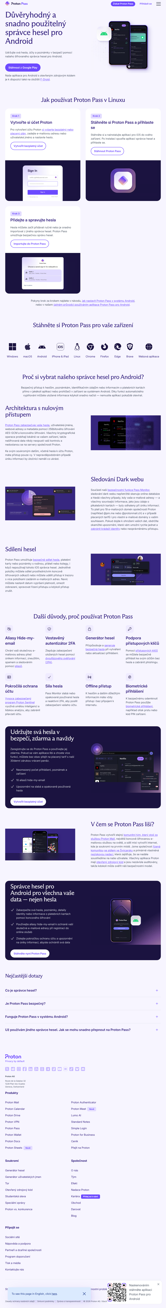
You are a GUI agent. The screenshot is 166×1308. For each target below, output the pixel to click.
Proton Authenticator (83, 1102)
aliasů (18, 666)
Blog (74, 1215)
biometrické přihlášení (139, 706)
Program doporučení (17, 1256)
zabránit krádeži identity (105, 528)
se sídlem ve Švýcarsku (118, 850)
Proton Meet (78, 1108)
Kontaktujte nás (14, 1269)
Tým (73, 1176)
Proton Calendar (15, 1108)
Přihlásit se (146, 3)
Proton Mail (12, 1102)
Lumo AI (76, 1115)
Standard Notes (80, 1121)
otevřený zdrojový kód (109, 862)
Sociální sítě (12, 1237)
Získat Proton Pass (123, 3)
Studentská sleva (15, 1196)
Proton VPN (12, 1121)
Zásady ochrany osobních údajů (20, 1301)
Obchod (76, 1202)
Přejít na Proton (80, 1147)
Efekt (74, 1183)
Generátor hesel (15, 1170)
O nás (74, 1170)
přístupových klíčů (147, 650)
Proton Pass (12, 1128)
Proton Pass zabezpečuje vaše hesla (27, 425)
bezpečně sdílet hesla (46, 559)
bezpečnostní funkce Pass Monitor (128, 489)
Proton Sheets (13, 1147)
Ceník (74, 1141)
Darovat (76, 1209)
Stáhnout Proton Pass (107, 151)
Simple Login (79, 1128)
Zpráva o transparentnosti (69, 1301)
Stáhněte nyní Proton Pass (30, 953)
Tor (7, 1183)
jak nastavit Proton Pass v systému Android (108, 300)
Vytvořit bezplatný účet (28, 146)
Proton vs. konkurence (18, 1209)
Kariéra (75, 1196)
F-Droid (45, 79)
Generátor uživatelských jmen (23, 1176)
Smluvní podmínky (45, 1301)
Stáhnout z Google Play (22, 67)
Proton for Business (83, 1134)
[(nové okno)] (7, 1069)
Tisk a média (13, 1263)
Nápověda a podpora (18, 1243)
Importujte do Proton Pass (30, 243)
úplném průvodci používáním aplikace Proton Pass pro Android (91, 304)
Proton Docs (12, 1141)
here (54, 1293)
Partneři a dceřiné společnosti (23, 1250)
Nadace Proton (80, 1189)
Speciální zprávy (15, 1202)
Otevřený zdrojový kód (19, 1189)
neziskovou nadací (102, 854)
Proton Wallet (13, 1134)
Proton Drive (12, 1115)
